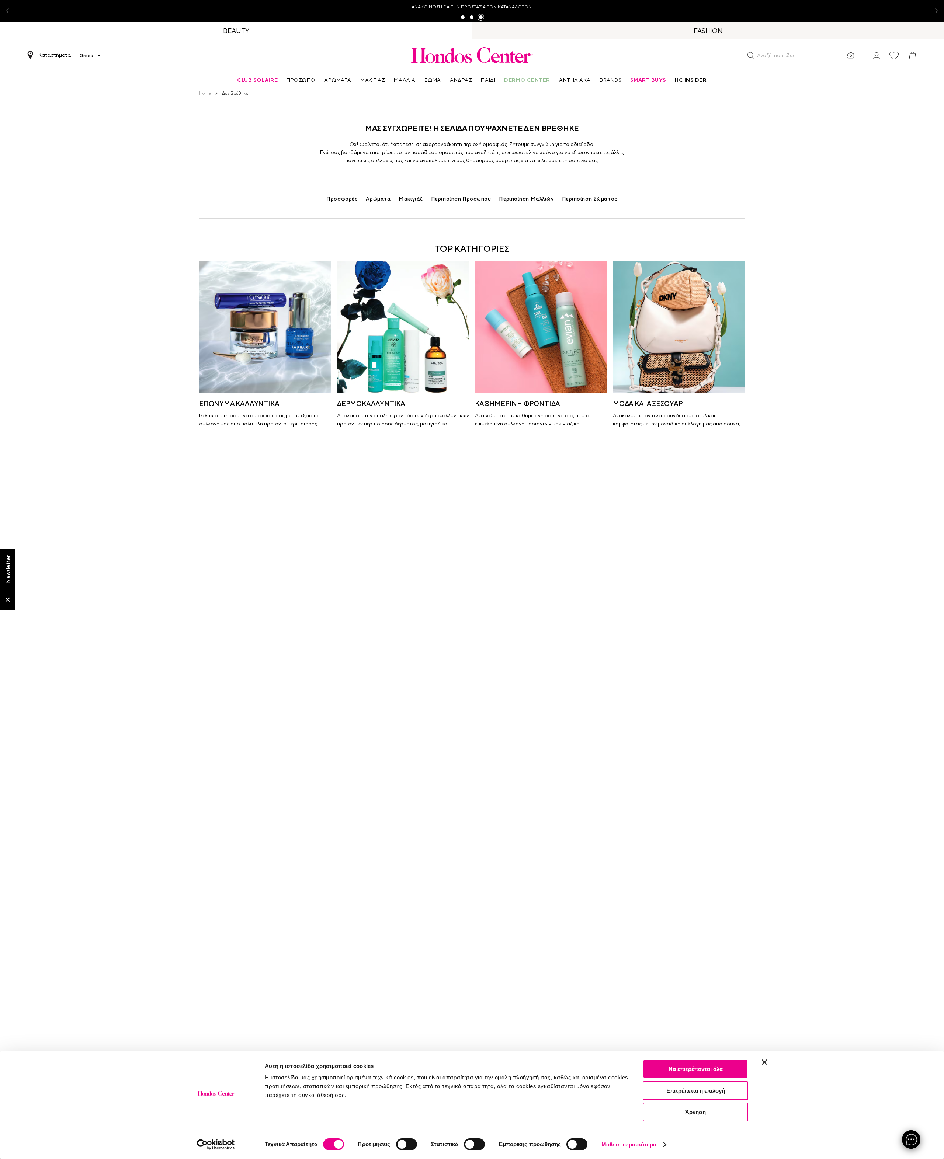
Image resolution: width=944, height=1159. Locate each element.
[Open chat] (911, 1139)
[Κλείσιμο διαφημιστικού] (764, 1062)
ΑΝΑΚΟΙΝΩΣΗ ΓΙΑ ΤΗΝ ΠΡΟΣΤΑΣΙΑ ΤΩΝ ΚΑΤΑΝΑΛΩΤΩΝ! (472, 7)
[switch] (406, 1144)
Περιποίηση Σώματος (590, 199)
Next (933, 11)
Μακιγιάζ (411, 199)
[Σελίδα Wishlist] (894, 55)
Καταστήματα (54, 55)
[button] (750, 55)
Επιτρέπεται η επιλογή (695, 1090)
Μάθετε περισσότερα (628, 1144)
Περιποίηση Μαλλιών (526, 199)
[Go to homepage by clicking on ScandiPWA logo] (472, 55)
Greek (86, 55)
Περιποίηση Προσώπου (461, 199)
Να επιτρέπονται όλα (696, 1069)
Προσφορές (342, 199)
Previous (10, 11)
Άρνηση (695, 1112)
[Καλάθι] (912, 55)
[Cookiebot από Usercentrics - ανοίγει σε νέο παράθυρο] (216, 1144)
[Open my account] (876, 55)
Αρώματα (378, 199)
